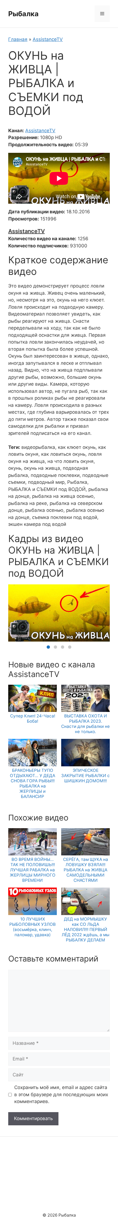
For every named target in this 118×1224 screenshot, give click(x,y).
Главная (17, 39)
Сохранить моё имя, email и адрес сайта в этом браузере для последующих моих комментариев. (61, 1094)
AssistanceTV (48, 39)
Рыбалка (23, 14)
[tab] (48, 647)
